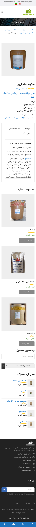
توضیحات (26, 128)
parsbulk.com (26, 471)
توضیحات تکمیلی (15, 128)
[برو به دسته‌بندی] (3, 366)
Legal (10, 518)
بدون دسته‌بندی (10, 118)
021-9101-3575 (26, 464)
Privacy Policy (24, 518)
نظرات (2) (26, 133)
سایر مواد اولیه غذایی (27, 33)
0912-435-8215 (26, 460)
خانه (32, 30)
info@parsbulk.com (24, 467)
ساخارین (28, 158)
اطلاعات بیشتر (27, 240)
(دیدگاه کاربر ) (21, 88)
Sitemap (16, 518)
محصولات (25, 30)
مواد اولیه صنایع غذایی (11, 30)
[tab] (26, 128)
